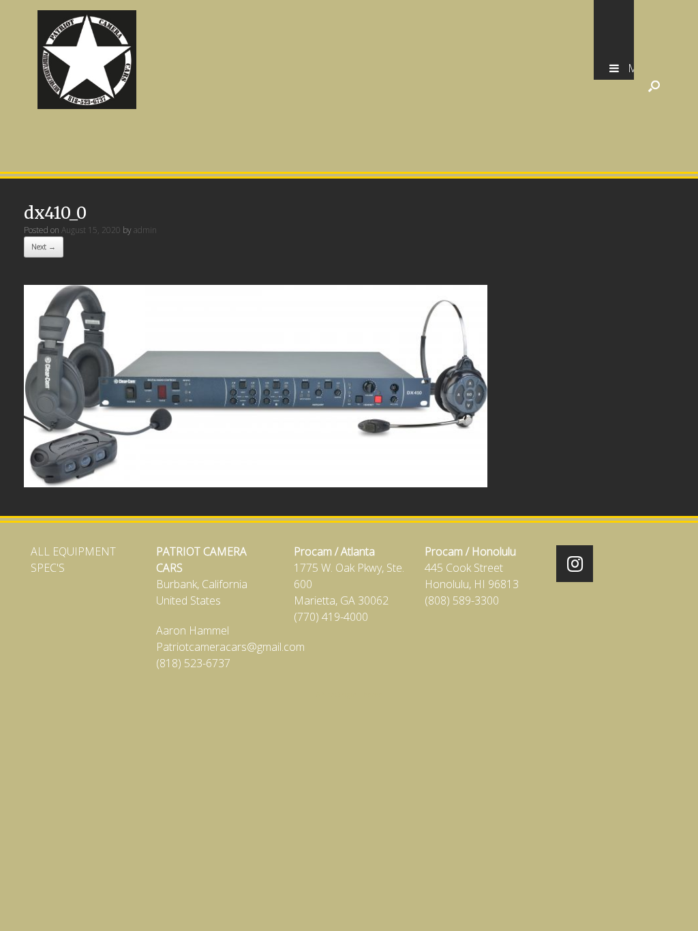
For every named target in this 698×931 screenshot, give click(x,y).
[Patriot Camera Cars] (86, 59)
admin (145, 230)
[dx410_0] (255, 483)
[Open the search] (654, 86)
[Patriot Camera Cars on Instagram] (574, 563)
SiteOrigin (339, 694)
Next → (43, 246)
